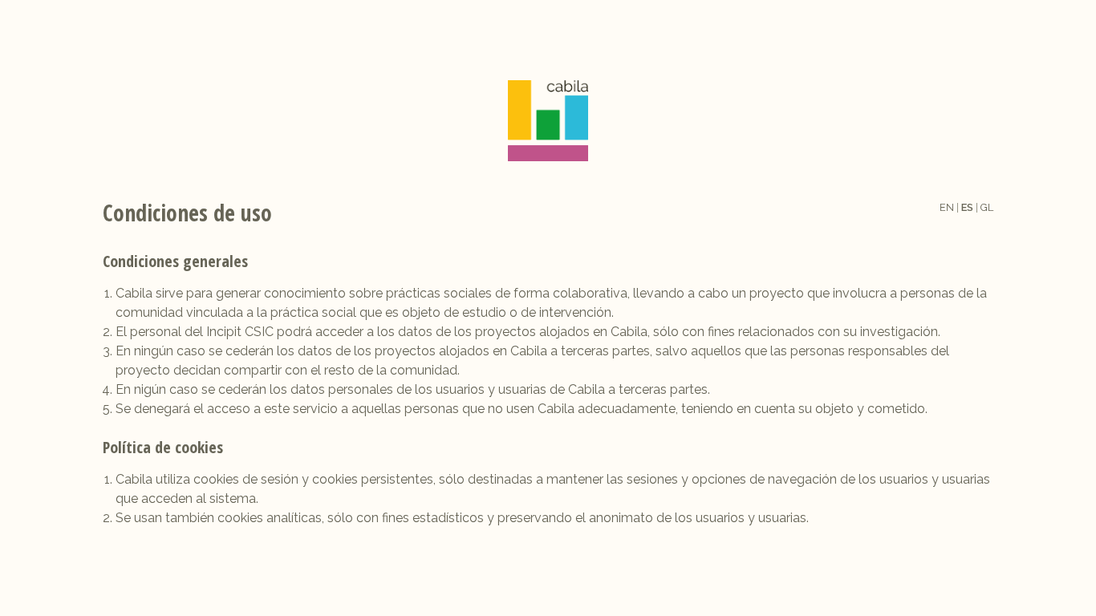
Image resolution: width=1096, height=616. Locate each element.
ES (967, 207)
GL (986, 207)
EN (947, 207)
